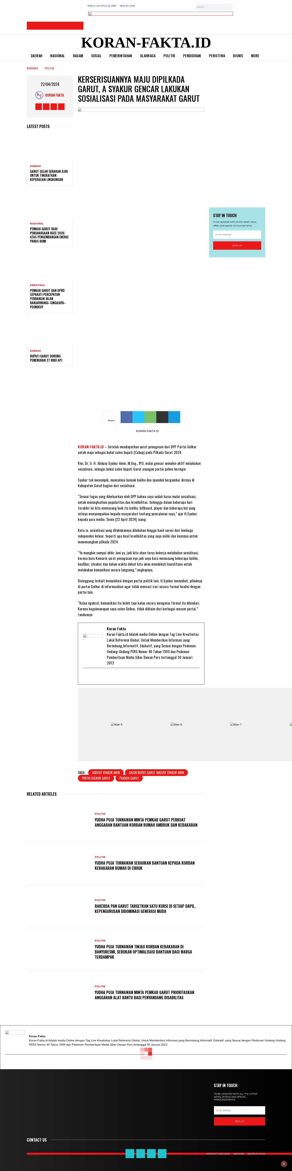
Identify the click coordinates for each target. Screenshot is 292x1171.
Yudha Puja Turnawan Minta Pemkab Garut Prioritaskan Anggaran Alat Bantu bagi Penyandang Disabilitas (144, 994)
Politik (49, 68)
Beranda (32, 68)
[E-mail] (86, 676)
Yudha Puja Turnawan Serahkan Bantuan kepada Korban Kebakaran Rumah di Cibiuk (145, 865)
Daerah (35, 166)
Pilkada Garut (129, 778)
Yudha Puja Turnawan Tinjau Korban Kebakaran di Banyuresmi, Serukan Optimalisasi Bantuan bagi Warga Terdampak (143, 952)
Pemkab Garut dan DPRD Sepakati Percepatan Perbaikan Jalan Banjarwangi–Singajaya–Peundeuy (48, 298)
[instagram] (112, 676)
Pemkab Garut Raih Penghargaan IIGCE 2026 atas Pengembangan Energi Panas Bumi (49, 235)
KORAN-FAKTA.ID (91, 446)
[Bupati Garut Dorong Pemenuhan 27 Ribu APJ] (50, 332)
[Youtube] (106, 676)
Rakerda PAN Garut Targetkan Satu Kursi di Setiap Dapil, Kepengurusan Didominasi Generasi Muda (145, 908)
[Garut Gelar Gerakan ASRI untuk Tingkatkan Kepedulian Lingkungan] (50, 147)
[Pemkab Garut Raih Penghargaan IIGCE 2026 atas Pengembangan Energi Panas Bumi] (50, 204)
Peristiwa (37, 285)
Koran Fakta (54, 95)
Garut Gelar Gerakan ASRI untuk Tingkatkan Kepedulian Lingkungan (49, 175)
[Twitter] (99, 676)
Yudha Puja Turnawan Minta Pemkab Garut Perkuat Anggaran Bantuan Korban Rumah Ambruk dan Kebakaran (146, 822)
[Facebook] (93, 676)
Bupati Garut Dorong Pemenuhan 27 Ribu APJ (46, 358)
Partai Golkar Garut (96, 778)
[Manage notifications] (284, 1164)
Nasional (37, 223)
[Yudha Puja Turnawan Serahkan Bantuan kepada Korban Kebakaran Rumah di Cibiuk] (59, 863)
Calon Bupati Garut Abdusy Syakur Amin (156, 772)
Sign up (237, 245)
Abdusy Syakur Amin (106, 772)
